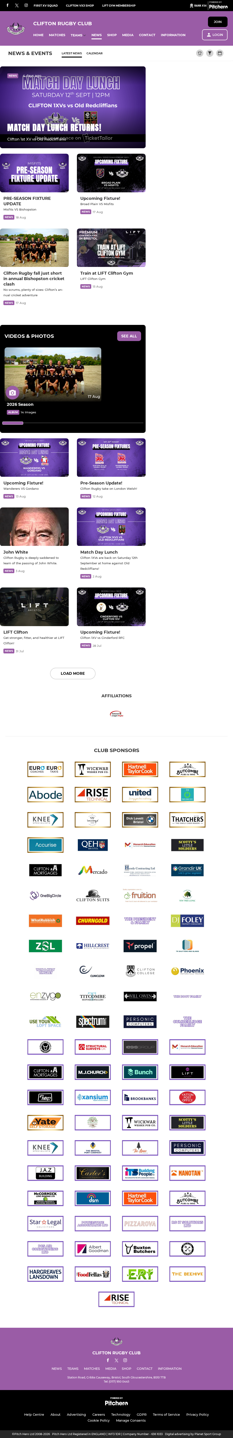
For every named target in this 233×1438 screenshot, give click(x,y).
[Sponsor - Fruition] (140, 896)
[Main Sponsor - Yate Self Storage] (45, 1123)
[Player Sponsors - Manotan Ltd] (187, 1173)
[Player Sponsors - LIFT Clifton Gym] (187, 1073)
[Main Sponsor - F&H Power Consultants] (187, 795)
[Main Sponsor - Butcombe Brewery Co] (187, 770)
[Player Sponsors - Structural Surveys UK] (93, 1047)
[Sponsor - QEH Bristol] (93, 845)
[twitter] (17, 5)
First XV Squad (46, 5)
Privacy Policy (197, 1415)
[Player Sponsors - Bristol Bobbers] (187, 1249)
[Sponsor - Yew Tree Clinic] (187, 896)
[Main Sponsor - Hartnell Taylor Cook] (140, 770)
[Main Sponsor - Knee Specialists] (45, 820)
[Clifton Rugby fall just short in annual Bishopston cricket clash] (34, 247)
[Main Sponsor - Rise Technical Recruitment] (93, 795)
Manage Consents (131, 1420)
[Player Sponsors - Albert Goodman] (93, 1249)
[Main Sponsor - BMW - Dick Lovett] (140, 820)
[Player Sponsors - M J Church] (93, 1073)
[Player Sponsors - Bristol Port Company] (93, 1148)
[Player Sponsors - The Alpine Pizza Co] (140, 1148)
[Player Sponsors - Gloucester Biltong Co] (45, 1047)
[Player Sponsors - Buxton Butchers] (140, 1249)
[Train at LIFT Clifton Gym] (111, 247)
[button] (38, 35)
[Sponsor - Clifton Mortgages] (45, 871)
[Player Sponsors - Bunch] (140, 1073)
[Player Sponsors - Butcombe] (187, 1199)
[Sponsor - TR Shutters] (187, 946)
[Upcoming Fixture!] (111, 173)
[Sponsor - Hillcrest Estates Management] (93, 946)
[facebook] (7, 5)
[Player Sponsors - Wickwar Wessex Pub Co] (140, 1123)
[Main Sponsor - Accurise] (45, 845)
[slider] (12, 423)
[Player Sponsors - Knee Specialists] (45, 1148)
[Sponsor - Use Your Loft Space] (45, 1022)
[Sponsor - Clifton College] (140, 972)
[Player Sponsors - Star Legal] (45, 1224)
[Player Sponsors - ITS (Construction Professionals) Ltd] (140, 1173)
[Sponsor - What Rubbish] (45, 921)
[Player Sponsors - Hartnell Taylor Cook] (140, 1199)
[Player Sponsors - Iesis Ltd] (140, 1047)
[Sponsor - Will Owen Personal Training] (140, 997)
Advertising (76, 1415)
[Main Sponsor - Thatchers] (187, 820)
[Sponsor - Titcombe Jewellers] (93, 997)
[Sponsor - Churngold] (93, 921)
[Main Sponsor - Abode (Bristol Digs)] (45, 795)
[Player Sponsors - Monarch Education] (187, 1047)
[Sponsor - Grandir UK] (187, 871)
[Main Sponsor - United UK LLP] (140, 795)
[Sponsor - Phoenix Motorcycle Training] (187, 972)
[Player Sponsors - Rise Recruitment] (116, 1300)
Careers (98, 1415)
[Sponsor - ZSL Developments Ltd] (45, 946)
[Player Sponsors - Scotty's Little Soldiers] (187, 1123)
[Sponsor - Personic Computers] (140, 1022)
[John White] (34, 526)
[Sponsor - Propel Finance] (140, 946)
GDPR (142, 1415)
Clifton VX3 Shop (80, 5)
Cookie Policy (99, 1420)
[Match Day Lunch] (111, 526)
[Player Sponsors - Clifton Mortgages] (45, 1073)
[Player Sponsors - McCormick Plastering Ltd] (45, 1199)
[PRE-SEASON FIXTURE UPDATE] (34, 173)
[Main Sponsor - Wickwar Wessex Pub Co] (93, 770)
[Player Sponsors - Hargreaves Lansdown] (45, 1274)
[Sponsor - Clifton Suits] (93, 896)
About (56, 1415)
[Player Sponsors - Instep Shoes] (45, 1098)
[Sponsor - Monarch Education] (140, 845)
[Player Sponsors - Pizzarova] (140, 1224)
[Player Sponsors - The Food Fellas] (93, 1274)
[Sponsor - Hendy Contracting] (140, 871)
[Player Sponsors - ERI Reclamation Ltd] (140, 1274)
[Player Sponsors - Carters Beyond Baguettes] (93, 1173)
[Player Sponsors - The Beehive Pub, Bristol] (187, 1274)
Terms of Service (166, 1415)
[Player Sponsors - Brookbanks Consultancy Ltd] (140, 1098)
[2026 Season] (53, 374)
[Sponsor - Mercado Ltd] (93, 871)
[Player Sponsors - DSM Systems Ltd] (93, 1199)
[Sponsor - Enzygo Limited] (45, 997)
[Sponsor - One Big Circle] (45, 896)
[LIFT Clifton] (34, 606)
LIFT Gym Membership (119, 5)
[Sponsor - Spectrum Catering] (93, 1022)
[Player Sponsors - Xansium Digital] (93, 1098)
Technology (120, 1415)
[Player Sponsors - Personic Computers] (187, 1148)
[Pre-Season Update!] (111, 457)
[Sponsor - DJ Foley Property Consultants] (187, 921)
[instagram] (26, 5)
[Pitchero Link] (218, 7)
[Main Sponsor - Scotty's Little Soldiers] (187, 845)
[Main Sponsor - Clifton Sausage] (93, 820)
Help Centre (34, 1415)
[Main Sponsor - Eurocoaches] (45, 770)
